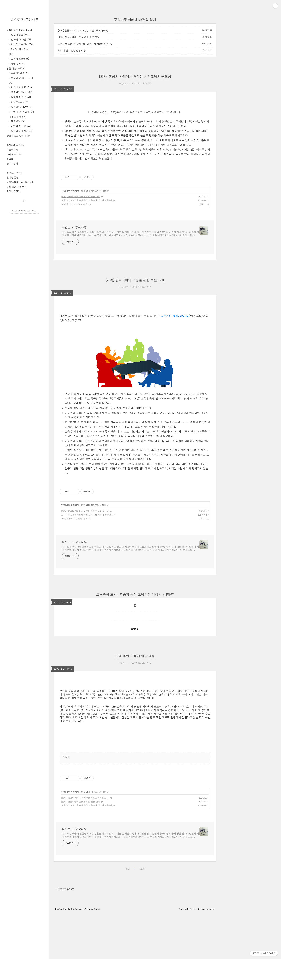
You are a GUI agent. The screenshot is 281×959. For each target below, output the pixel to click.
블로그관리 (12, 163)
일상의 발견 (20, 34)
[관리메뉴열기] (275, 5)
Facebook (79, 909)
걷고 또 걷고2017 (21, 87)
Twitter (71, 909)
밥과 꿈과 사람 (20, 39)
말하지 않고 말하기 (18, 135)
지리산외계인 (13, 191)
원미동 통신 (13, 177)
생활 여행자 (16, 68)
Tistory (193, 909)
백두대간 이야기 (21, 92)
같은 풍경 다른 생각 (17, 186)
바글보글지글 (19, 101)
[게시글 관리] (76, 177)
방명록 (10, 158)
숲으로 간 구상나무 (24, 19)
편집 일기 (17, 63)
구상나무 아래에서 (19, 29)
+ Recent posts (64, 889)
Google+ (97, 909)
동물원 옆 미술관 (21, 130)
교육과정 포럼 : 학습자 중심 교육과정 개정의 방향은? (85, 43)
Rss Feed (59, 909)
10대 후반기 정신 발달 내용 (72, 50)
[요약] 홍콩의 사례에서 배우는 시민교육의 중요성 (83, 30)
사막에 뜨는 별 (16, 116)
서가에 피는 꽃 (20, 126)
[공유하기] (72, 177)
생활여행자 (12, 149)
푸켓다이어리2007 (22, 111)
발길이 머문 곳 (20, 97)
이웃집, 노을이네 (15, 172)
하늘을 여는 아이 (21, 44)
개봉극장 (17, 121)
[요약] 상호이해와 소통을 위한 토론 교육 (78, 37)
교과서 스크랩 (19, 58)
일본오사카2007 (21, 106)
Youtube (89, 909)
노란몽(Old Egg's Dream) (20, 182)
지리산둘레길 (19, 72)
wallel (212, 909)
